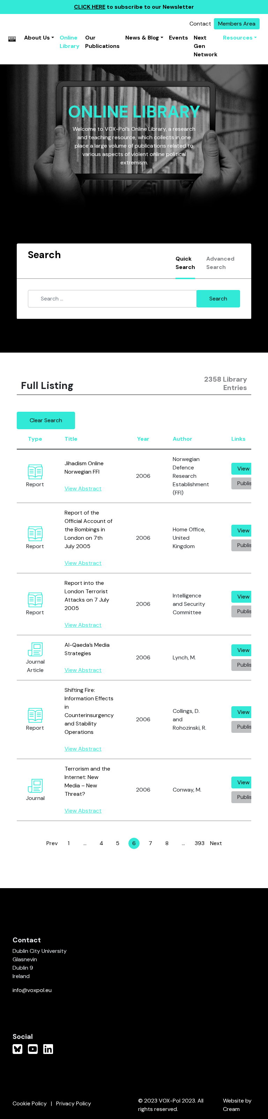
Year (143, 438)
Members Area (236, 23)
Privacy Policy (73, 1103)
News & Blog (142, 37)
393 (200, 844)
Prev (52, 843)
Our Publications (102, 42)
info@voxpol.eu (32, 990)
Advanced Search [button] (220, 263)
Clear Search (46, 420)
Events (178, 37)
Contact (200, 23)
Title (71, 438)
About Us (37, 37)
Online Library (70, 42)
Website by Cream (237, 1105)
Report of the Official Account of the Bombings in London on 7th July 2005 (88, 529)
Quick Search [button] (185, 263)
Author (182, 438)
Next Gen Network (205, 46)
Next (216, 843)
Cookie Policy (30, 1103)
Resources (238, 37)
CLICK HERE (89, 6)
